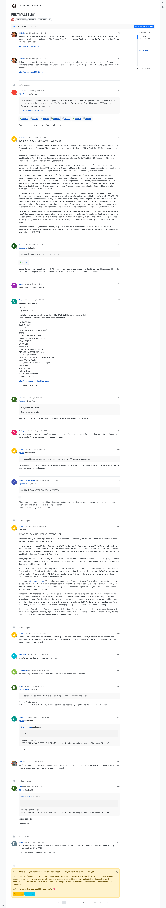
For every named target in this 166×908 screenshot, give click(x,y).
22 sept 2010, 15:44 (42, 717)
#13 (118, 633)
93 (95, 903)
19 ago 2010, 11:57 (36, 398)
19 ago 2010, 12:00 (41, 431)
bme (20, 398)
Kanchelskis (23, 670)
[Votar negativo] (113, 52)
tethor (21, 284)
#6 (119, 284)
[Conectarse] (163, 3)
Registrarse (18, 894)
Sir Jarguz (22, 431)
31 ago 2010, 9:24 (39, 526)
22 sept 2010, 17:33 (37, 762)
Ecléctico (22, 33)
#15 (118, 670)
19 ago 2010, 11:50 (39, 300)
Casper (21, 300)
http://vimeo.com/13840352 (31, 46)
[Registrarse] (163, 7)
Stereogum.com (37, 581)
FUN (20, 762)
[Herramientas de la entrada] (118, 52)
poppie (21, 842)
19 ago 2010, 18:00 (51, 480)
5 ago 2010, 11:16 (40, 33)
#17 (118, 717)
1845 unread (143, 50)
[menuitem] (163, 3)
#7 (119, 300)
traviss (21, 91)
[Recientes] (3, 3)
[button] (3, 905)
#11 (119, 480)
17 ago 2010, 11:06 (36, 244)
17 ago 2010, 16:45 (38, 284)
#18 (118, 762)
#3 (119, 91)
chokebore (22, 717)
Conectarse (29, 894)
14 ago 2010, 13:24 (38, 91)
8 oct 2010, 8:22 (36, 787)
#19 (118, 787)
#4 (119, 137)
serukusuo (22, 654)
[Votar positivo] (105, 52)
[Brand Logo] (15, 5)
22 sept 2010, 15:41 (37, 686)
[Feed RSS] (50, 19)
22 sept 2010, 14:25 (43, 670)
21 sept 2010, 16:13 (39, 633)
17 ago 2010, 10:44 (39, 137)
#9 (119, 431)
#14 (118, 654)
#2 (119, 59)
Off (13, 19)
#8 (119, 398)
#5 (119, 244)
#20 (118, 842)
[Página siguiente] (107, 902)
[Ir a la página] (89, 902)
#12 (118, 526)
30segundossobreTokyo (27, 480)
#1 (119, 33)
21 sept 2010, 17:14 (41, 654)
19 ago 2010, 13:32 (39, 449)
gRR (20, 244)
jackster (22, 137)
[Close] (116, 872)
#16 (118, 686)
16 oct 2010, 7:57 (38, 842)
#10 (118, 449)
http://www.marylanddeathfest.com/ (34, 381)
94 (101, 903)
